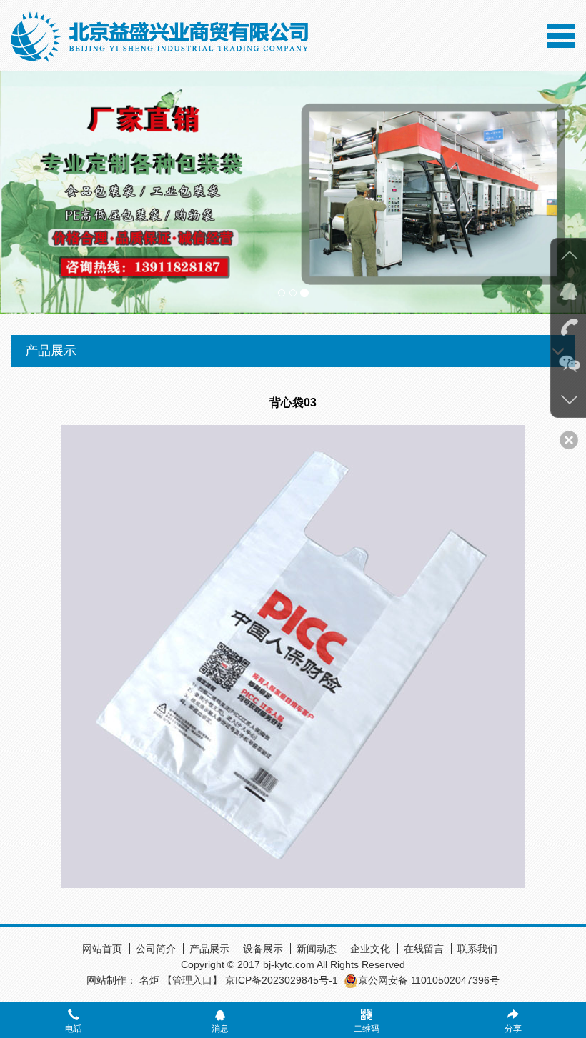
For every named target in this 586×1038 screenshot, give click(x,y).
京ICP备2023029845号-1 (281, 980)
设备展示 (263, 948)
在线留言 (424, 948)
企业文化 (370, 948)
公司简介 (156, 948)
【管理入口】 (192, 980)
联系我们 (477, 948)
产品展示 (209, 948)
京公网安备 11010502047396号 (429, 980)
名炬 (149, 980)
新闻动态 (317, 948)
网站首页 (102, 948)
